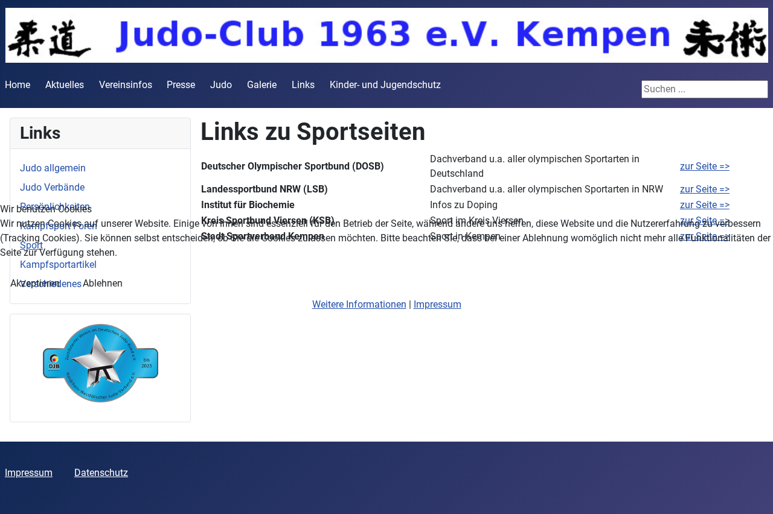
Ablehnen (103, 283)
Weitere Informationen (359, 304)
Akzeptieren (35, 283)
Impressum (437, 304)
